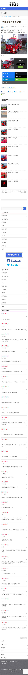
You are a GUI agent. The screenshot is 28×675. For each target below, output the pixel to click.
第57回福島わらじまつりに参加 (9, 456)
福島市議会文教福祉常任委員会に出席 (11, 361)
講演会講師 (4, 239)
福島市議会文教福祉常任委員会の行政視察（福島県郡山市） (14, 423)
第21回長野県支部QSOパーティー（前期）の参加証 (14, 445)
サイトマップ (3, 657)
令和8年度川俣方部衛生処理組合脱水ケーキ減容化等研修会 (14, 628)
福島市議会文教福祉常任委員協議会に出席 (12, 371)
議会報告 (3, 654)
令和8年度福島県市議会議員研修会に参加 (12, 497)
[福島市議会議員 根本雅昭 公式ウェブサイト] (14, 4)
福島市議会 (4, 215)
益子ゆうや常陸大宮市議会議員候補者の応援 (12, 594)
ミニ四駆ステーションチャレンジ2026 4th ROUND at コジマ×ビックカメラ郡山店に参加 (13, 518)
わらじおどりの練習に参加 (8, 477)
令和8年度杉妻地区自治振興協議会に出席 (12, 466)
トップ (2, 640)
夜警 (11, 87)
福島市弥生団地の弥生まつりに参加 (10, 402)
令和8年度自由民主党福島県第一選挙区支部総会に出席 (14, 551)
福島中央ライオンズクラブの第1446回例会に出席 (14, 329)
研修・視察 (4, 229)
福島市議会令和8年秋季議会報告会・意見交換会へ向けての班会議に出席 (14, 562)
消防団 (8, 87)
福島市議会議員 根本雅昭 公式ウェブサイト (16, 669)
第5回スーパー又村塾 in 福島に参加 (10, 412)
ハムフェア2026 (6, 319)
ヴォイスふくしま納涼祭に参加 (9, 392)
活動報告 (3, 651)
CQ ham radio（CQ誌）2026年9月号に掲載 (12, 434)
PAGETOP (23, 638)
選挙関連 (4, 242)
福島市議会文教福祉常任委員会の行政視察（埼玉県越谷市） (14, 617)
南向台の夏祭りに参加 (13, 104)
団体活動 (4, 27)
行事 (3, 225)
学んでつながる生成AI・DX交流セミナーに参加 (13, 382)
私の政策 (3, 647)
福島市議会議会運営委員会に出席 (10, 351)
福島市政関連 (5, 219)
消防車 (14, 87)
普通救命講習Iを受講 (13, 112)
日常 (3, 249)
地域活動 (4, 222)
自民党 (3, 235)
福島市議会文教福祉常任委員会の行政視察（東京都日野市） (14, 605)
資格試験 (4, 246)
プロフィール (3, 644)
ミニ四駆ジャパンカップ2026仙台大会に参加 (13, 529)
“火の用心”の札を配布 (13, 164)
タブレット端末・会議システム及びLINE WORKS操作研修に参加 (14, 340)
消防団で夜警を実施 (13, 120)
